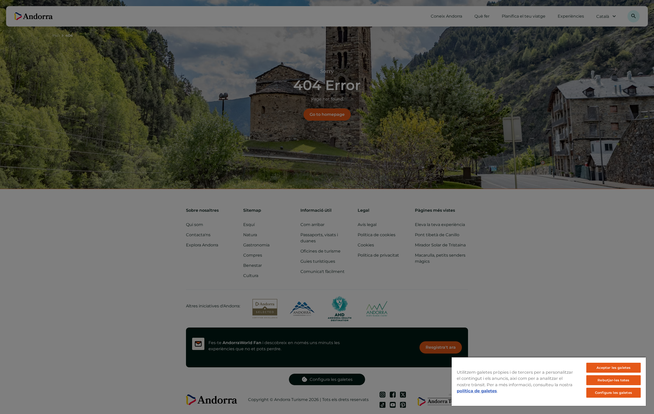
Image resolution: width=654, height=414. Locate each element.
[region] (549, 381)
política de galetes (477, 390)
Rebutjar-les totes (613, 380)
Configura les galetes (613, 393)
